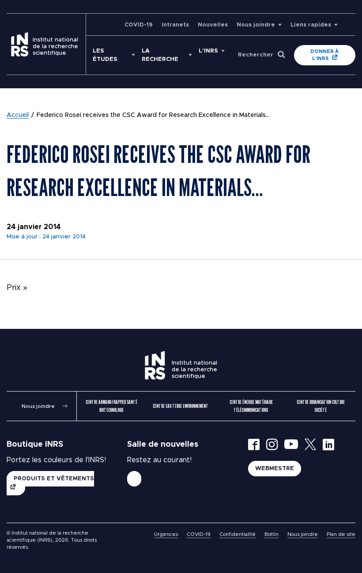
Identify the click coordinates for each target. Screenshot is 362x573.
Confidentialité (237, 534)
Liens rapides (310, 25)
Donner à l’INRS (324, 55)
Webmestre (274, 468)
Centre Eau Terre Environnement (180, 406)
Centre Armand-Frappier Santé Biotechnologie (111, 406)
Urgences (166, 534)
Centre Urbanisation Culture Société (321, 406)
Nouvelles (213, 25)
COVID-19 (138, 25)
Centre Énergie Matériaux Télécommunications (251, 406)
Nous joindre (256, 25)
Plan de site (341, 534)
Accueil (18, 115)
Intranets (175, 25)
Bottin (271, 534)
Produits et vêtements (54, 479)
